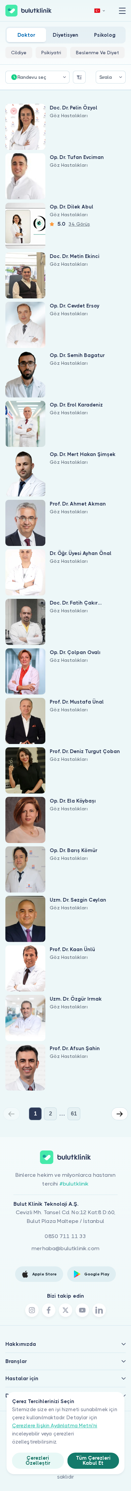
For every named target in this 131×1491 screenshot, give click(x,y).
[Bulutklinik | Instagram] (32, 1310)
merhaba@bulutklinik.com (65, 1248)
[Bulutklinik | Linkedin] (99, 1310)
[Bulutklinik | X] (65, 1310)
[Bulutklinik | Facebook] (48, 1310)
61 (74, 1113)
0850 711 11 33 (65, 1236)
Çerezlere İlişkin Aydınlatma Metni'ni (54, 1426)
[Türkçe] (100, 10)
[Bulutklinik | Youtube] (82, 1310)
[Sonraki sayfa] (119, 1113)
